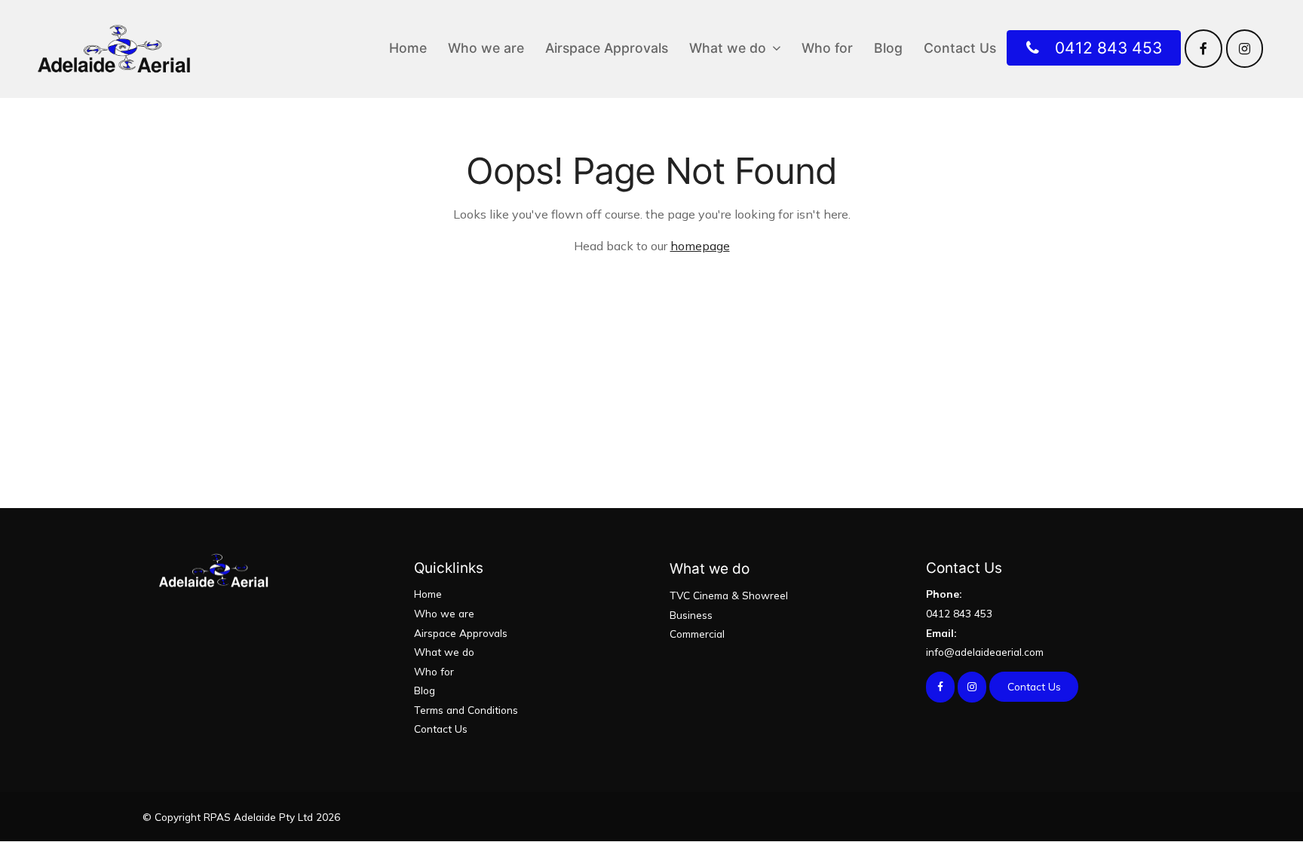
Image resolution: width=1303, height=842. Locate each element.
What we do (727, 48)
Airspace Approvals (606, 48)
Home (408, 48)
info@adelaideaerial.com (985, 642)
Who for (827, 48)
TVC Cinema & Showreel (729, 595)
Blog (888, 48)
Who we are (486, 48)
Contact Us (960, 48)
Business (691, 614)
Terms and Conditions (466, 709)
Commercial (697, 633)
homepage (700, 245)
